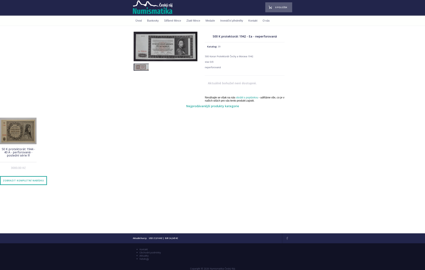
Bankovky (153, 20)
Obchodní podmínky (150, 252)
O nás (266, 20)
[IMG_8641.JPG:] (141, 71)
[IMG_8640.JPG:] (165, 61)
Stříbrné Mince (172, 20)
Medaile (210, 20)
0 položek (281, 7)
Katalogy (144, 258)
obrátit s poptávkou (247, 97)
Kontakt (252, 20)
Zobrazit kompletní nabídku (23, 180)
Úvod (138, 20)
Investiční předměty (231, 20)
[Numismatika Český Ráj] (153, 7)
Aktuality (144, 255)
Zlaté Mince (193, 20)
